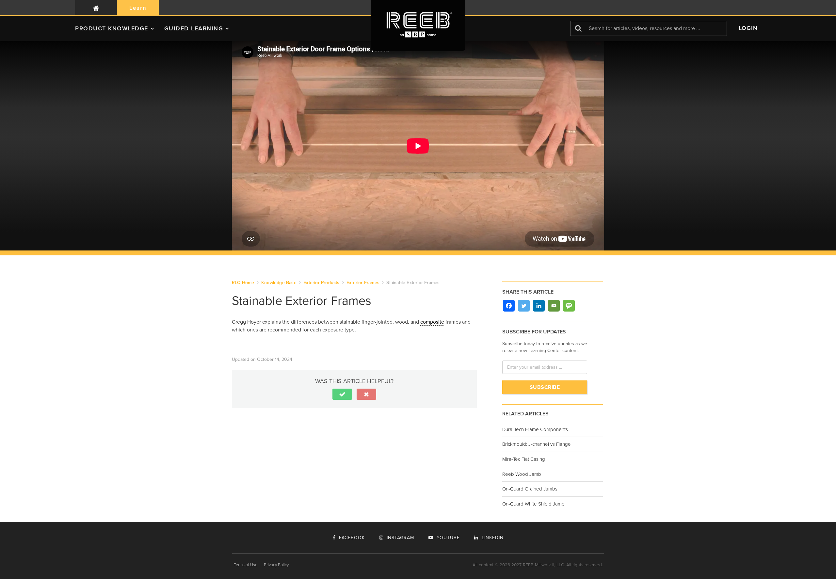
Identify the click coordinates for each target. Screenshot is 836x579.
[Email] (554, 306)
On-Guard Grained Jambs (529, 489)
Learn (138, 8)
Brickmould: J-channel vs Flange (536, 444)
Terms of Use (245, 565)
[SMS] (569, 306)
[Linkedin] (539, 306)
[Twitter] (524, 306)
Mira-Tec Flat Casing (523, 459)
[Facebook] (509, 306)
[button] (119, 31)
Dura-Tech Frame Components (535, 429)
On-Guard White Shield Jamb (533, 504)
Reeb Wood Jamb (521, 474)
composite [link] (432, 322)
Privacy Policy (276, 565)
